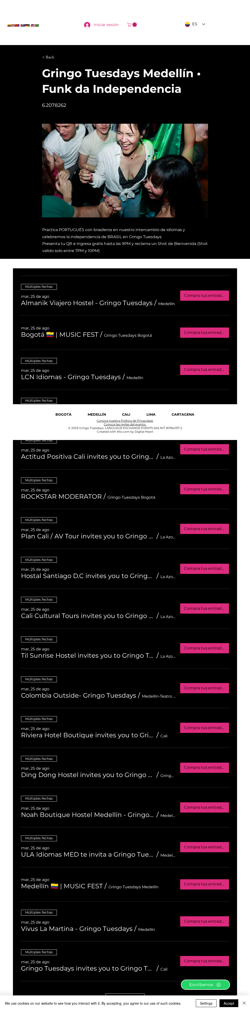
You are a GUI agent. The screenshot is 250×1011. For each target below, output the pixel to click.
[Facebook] (166, 24)
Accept (229, 1003)
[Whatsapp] (159, 24)
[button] (132, 24)
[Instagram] (146, 24)
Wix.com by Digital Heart (135, 431)
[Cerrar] (244, 1003)
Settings (206, 1003)
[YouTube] (173, 24)
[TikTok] (152, 24)
